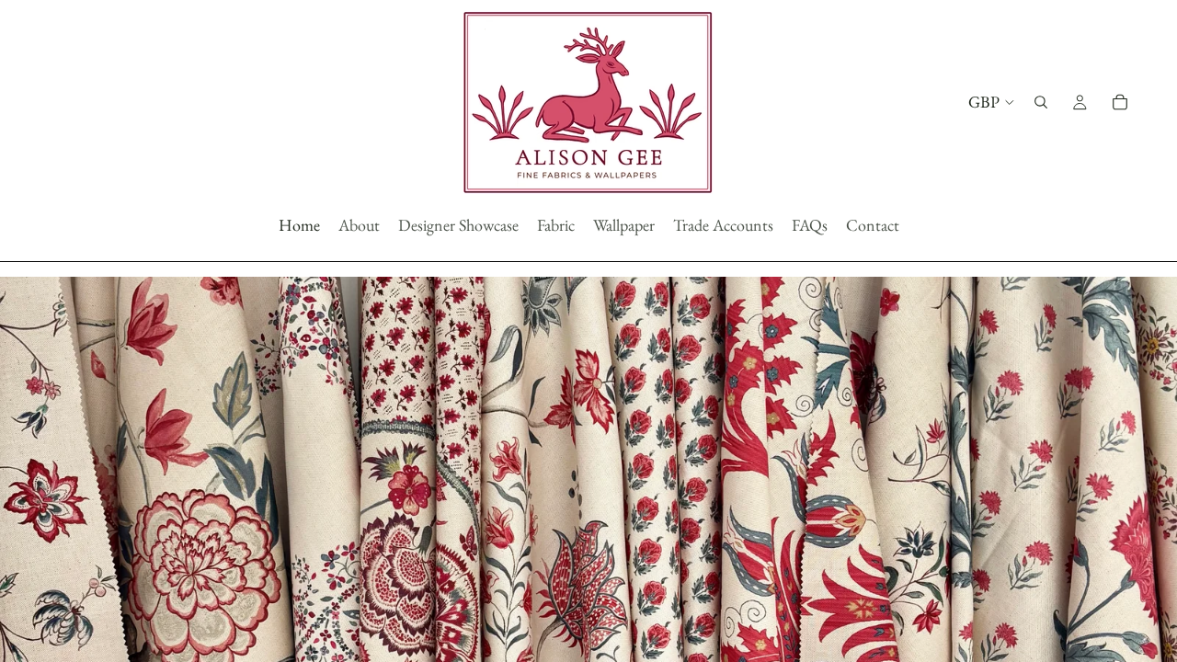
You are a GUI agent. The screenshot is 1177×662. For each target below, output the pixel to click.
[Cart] (1120, 102)
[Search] (1041, 102)
